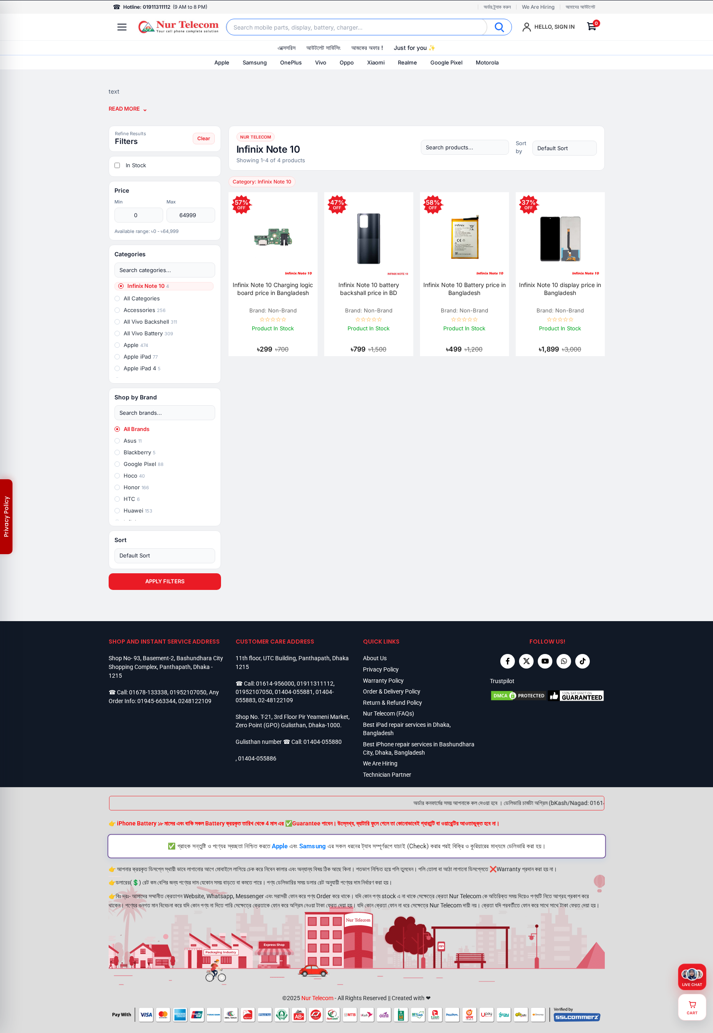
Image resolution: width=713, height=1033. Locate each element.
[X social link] (526, 661)
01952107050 (188, 692)
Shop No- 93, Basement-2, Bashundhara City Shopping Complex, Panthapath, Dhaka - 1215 (166, 667)
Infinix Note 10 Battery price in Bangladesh (464, 288)
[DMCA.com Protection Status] (518, 695)
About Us (375, 658)
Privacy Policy (381, 669)
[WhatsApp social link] (563, 661)
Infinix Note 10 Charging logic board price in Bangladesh (273, 288)
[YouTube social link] (545, 661)
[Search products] (465, 147)
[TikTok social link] (582, 661)
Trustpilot (502, 681)
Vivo (320, 62)
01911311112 (315, 683)
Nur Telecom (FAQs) (388, 713)
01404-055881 (294, 692)
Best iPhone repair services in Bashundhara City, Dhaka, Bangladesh (419, 748)
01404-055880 (322, 741)
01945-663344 (156, 701)
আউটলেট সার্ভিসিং (323, 47)
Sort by (521, 147)
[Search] (499, 27)
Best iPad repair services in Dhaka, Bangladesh (407, 728)
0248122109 (194, 701)
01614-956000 (275, 683)
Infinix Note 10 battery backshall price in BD (368, 288)
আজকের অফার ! (367, 47)
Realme (407, 62)
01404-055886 (257, 758)
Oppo (347, 62)
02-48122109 (275, 700)
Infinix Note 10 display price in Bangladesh (560, 288)
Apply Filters (164, 581)
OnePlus (291, 62)
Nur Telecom (317, 998)
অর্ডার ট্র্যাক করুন (497, 7)
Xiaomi (376, 62)
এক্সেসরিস (287, 47)
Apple (221, 62)
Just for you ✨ (414, 47)
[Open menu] (122, 27)
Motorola (487, 62)
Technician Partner (387, 774)
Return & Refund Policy (392, 702)
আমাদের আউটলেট (580, 7)
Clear (203, 138)
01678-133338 (148, 692)
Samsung (255, 62)
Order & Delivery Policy (391, 691)
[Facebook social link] (507, 661)
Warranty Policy (383, 680)
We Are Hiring (538, 7)
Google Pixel (446, 62)
